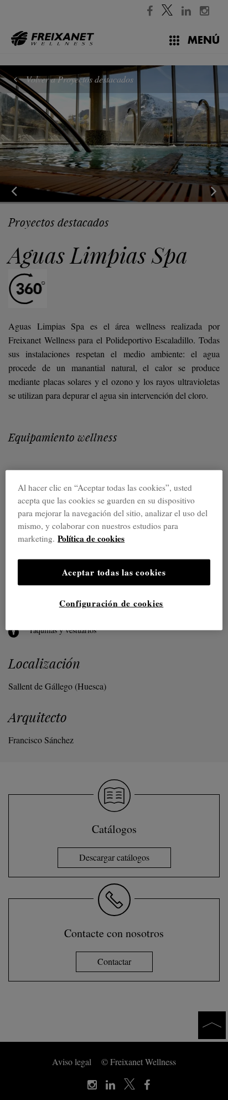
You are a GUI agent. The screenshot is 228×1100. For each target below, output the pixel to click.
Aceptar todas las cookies (113, 572)
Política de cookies (91, 538)
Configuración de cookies (111, 603)
